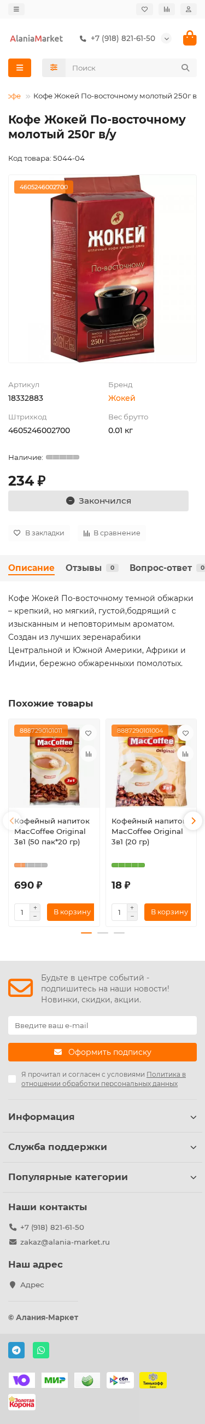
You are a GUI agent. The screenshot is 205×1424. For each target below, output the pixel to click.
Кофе (11, 95)
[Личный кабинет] (188, 9)
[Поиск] (185, 68)
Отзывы (90, 568)
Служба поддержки (57, 1146)
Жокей (122, 398)
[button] (12, 821)
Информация (41, 1116)
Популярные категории (68, 1176)
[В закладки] (88, 733)
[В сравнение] (88, 753)
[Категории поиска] (54, 68)
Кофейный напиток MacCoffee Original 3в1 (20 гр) (149, 831)
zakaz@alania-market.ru (65, 1242)
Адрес (32, 1284)
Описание (31, 568)
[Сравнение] (167, 9)
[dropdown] (16, 9)
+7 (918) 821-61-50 (52, 1227)
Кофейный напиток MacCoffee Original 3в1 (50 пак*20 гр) (52, 831)
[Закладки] (144, 9)
